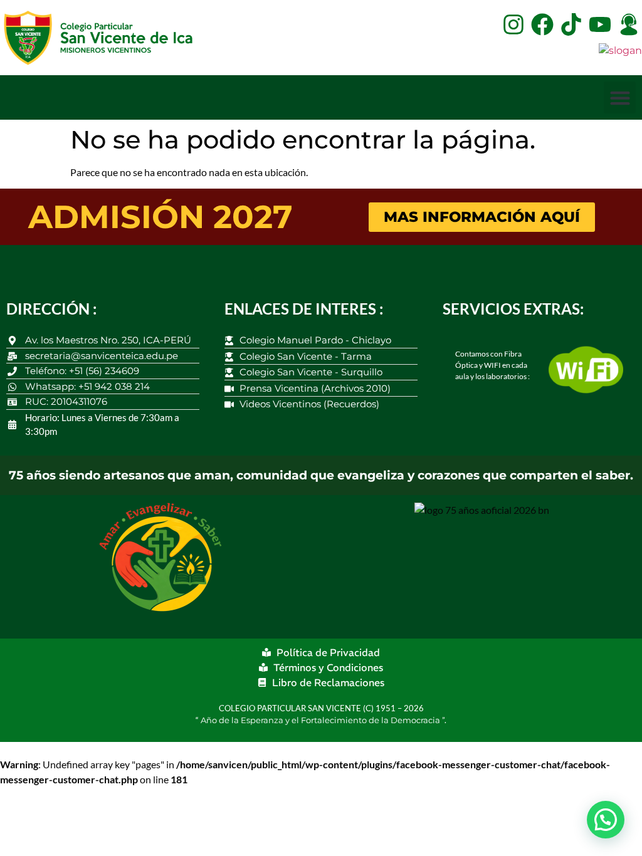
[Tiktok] (571, 24)
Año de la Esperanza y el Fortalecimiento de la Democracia (321, 720)
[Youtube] (600, 24)
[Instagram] (513, 24)
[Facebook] (542, 24)
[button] (620, 97)
